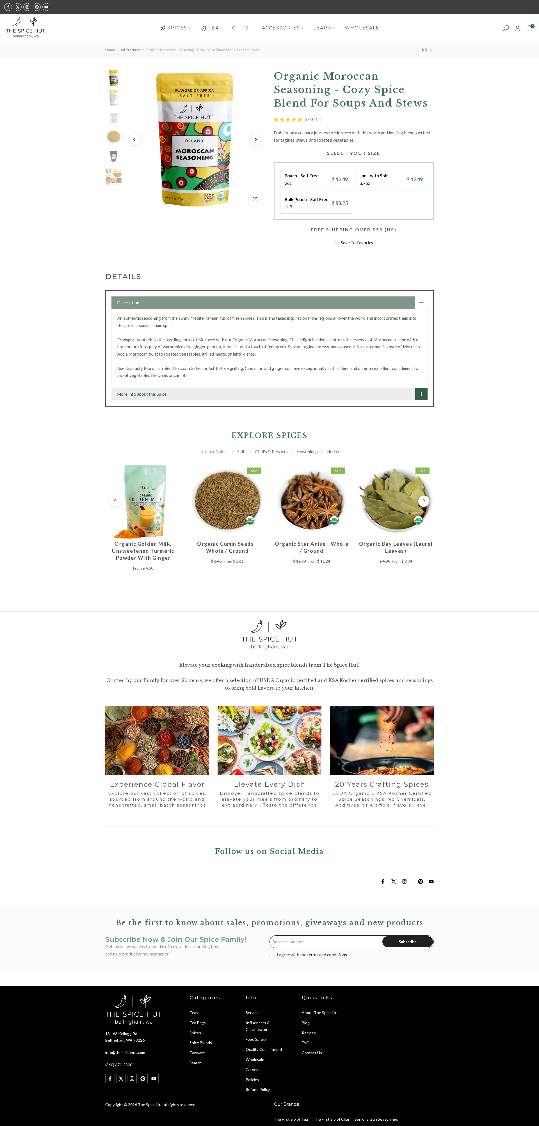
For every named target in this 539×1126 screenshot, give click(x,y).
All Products (131, 50)
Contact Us (312, 1052)
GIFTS (240, 28)
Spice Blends (200, 1042)
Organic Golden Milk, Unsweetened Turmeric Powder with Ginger (143, 551)
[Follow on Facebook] (8, 7)
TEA (213, 28)
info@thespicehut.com (125, 1052)
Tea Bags (197, 1022)
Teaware (197, 1052)
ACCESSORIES (281, 28)
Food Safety (256, 1039)
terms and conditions (327, 954)
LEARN (322, 28)
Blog (306, 1022)
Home (110, 50)
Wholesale (255, 1059)
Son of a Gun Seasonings (376, 1119)
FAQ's (307, 1042)
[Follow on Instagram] (27, 7)
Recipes (309, 1032)
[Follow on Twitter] (18, 7)
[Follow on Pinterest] (37, 7)
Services (253, 1012)
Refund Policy (258, 1089)
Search (195, 1062)
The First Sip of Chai (331, 1119)
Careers (253, 1069)
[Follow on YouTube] (46, 7)
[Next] (255, 139)
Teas (193, 1012)
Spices (195, 1032)
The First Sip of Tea (291, 1119)
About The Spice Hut (320, 1012)
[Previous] (134, 139)
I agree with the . (312, 954)
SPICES (177, 28)
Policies (252, 1079)
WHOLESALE (362, 28)
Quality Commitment (264, 1049)
